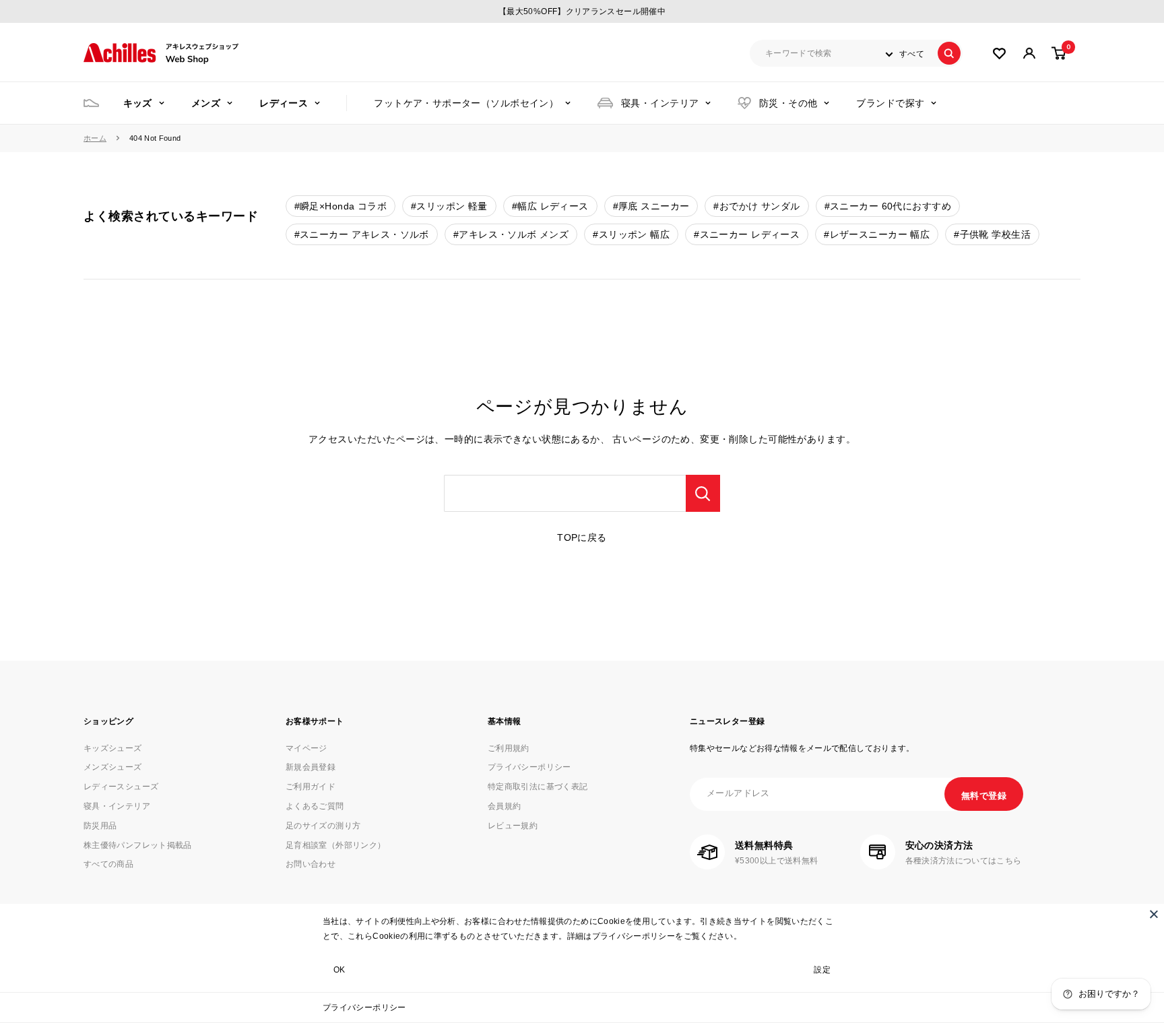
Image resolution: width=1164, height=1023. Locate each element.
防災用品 (100, 825)
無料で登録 (983, 796)
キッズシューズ (113, 748)
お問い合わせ (310, 864)
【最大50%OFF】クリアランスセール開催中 (582, 11)
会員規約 (504, 806)
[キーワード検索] (703, 493)
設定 (822, 970)
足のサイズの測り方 (323, 825)
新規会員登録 (310, 767)
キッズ (137, 103)
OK (339, 970)
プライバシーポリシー (364, 1007)
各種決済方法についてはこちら (963, 860)
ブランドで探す (890, 103)
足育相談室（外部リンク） (335, 845)
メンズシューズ (113, 767)
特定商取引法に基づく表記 (537, 786)
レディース (283, 103)
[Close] (1154, 914)
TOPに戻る (582, 537)
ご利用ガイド (310, 786)
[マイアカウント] (999, 53)
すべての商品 (108, 864)
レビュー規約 (513, 825)
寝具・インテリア (660, 103)
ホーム (95, 138)
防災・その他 (788, 103)
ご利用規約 (508, 748)
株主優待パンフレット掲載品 (138, 845)
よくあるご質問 (315, 806)
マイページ (306, 748)
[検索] (949, 53)
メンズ (205, 103)
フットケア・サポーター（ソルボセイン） (466, 103)
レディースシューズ (121, 786)
